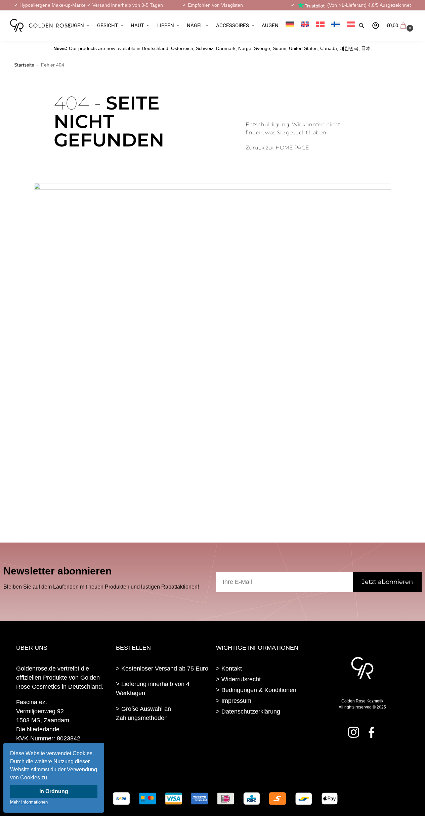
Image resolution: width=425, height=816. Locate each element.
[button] (400, 25)
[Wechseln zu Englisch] (305, 25)
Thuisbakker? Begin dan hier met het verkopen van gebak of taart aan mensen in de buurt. (160, 742)
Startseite (24, 65)
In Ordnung (53, 791)
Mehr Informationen (29, 802)
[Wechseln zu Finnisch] (336, 25)
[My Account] (376, 25)
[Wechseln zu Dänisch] (320, 25)
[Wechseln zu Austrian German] (351, 25)
